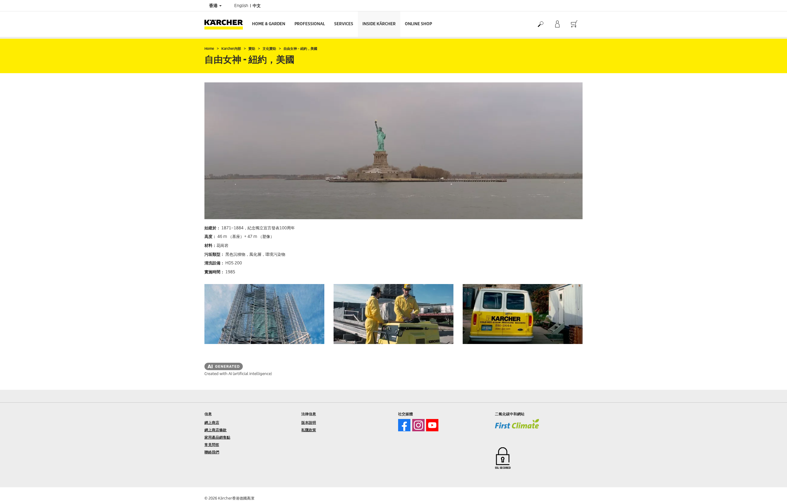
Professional (310, 23)
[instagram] (418, 425)
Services (343, 23)
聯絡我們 (211, 452)
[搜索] (540, 24)
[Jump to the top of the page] (771, 490)
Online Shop (418, 23)
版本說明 (308, 422)
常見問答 (211, 444)
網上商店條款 (215, 430)
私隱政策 (308, 430)
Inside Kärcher (379, 23)
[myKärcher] (557, 24)
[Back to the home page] (225, 24)
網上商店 (211, 422)
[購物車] (574, 24)
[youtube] (432, 425)
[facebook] (404, 425)
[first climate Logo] (517, 428)
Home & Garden (268, 23)
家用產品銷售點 (217, 437)
